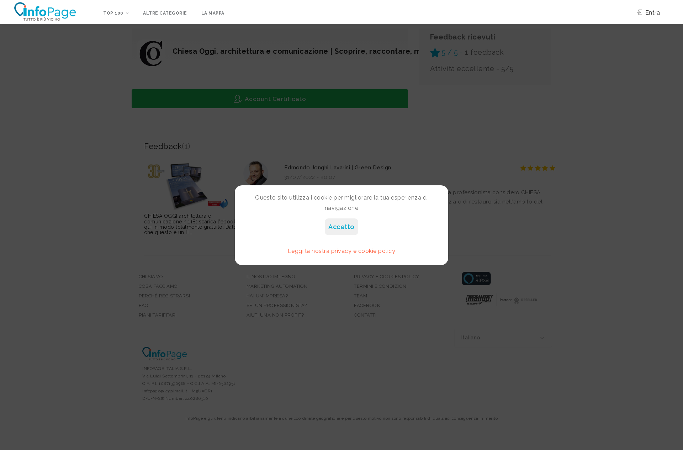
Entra (652, 12)
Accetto (341, 227)
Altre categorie (165, 13)
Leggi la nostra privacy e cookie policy (342, 251)
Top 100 (113, 13)
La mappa (212, 13)
